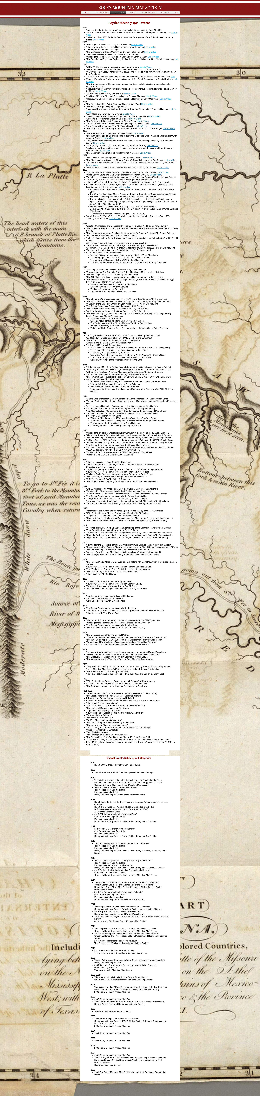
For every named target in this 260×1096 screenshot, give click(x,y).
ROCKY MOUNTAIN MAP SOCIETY (130, 7)
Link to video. (149, 158)
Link (173, 76)
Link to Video (98, 40)
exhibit (100, 243)
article (135, 243)
